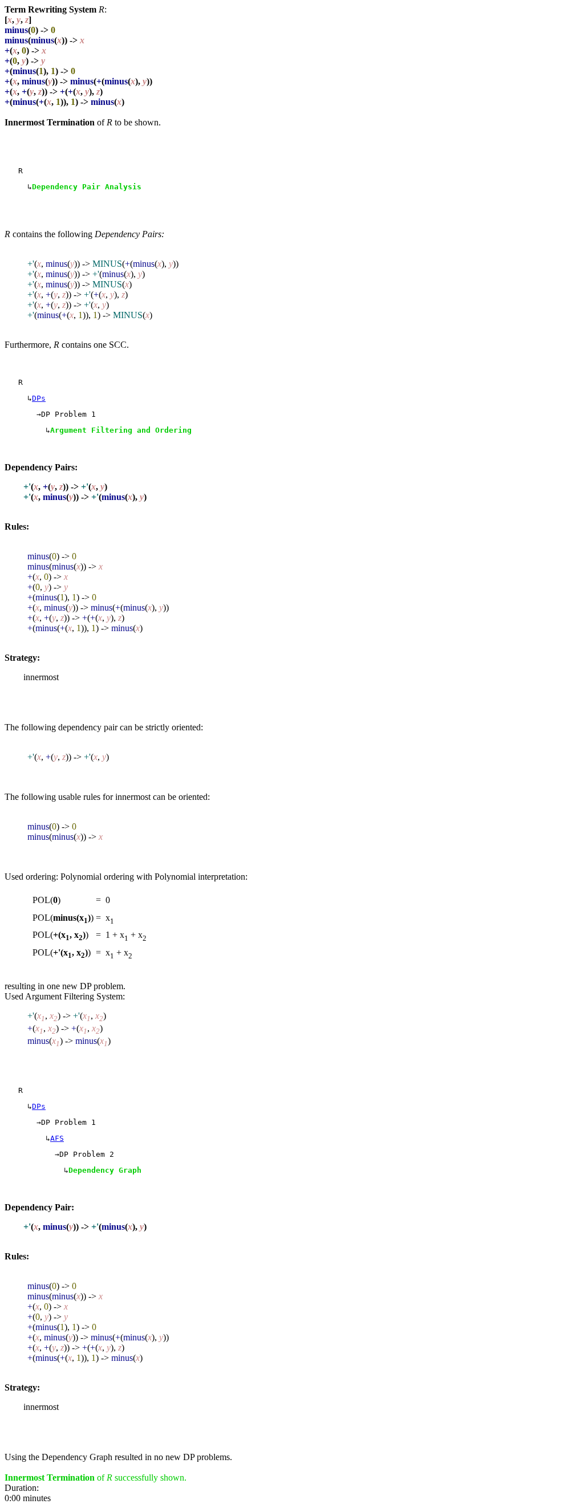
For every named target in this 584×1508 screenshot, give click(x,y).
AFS (57, 1138)
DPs (39, 398)
